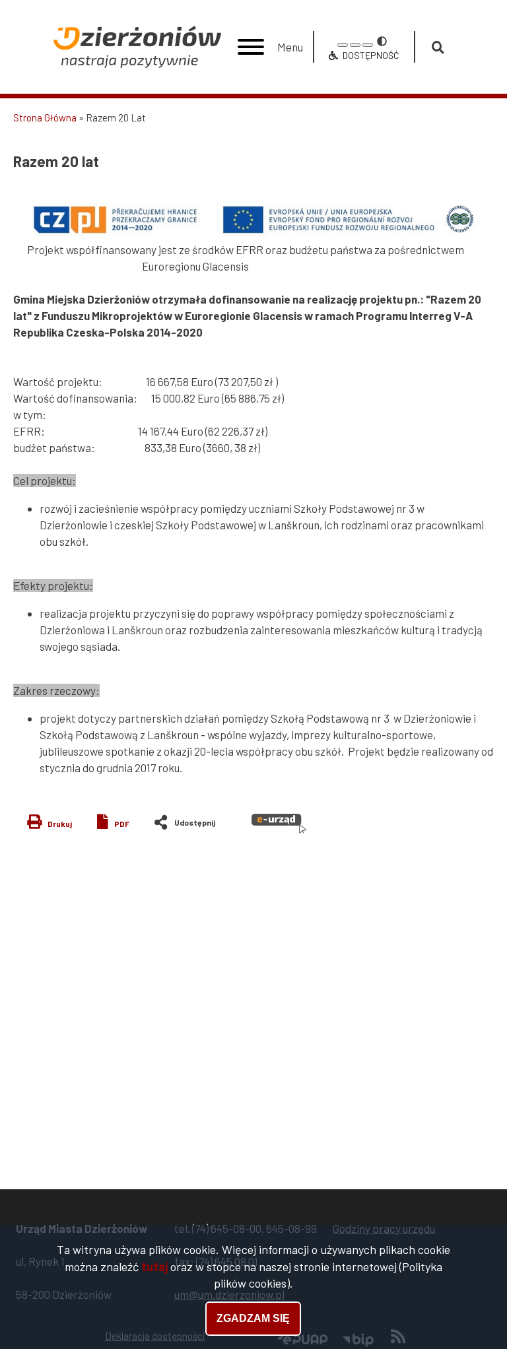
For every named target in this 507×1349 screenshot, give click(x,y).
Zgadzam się (253, 1318)
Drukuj (60, 823)
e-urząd (279, 824)
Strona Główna (45, 117)
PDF (121, 823)
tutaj (154, 1266)
